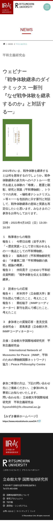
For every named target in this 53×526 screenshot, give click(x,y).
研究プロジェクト (15, 498)
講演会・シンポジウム (17, 505)
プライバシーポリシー (30, 470)
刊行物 (10, 502)
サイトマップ (21, 511)
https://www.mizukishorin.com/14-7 (20, 421)
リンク (32, 511)
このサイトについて (11, 470)
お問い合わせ (8, 511)
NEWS (10, 44)
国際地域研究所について (18, 495)
